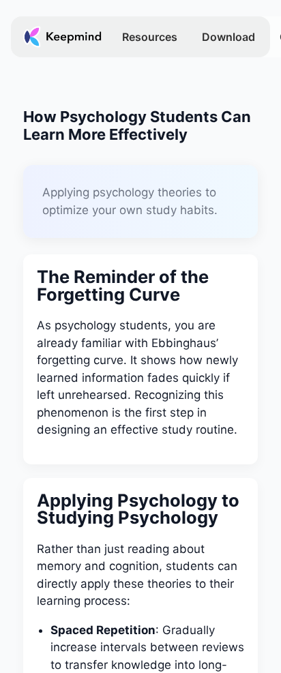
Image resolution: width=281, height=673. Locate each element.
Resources (149, 37)
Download (228, 37)
